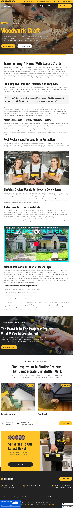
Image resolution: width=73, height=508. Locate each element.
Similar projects (25, 46)
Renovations (66, 385)
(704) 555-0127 (10, 422)
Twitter (69, 497)
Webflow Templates (25, 504)
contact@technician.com (34, 485)
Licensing (48, 502)
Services (35, 6)
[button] (19, 6)
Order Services (65, 6)
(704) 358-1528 (10, 424)
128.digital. (37, 504)
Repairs (4, 23)
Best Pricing (14, 497)
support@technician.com (34, 488)
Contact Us (49, 497)
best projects (26, 497)
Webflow (51, 504)
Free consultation (9, 347)
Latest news (38, 497)
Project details (8, 46)
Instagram (59, 497)
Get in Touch (66, 478)
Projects (42, 6)
